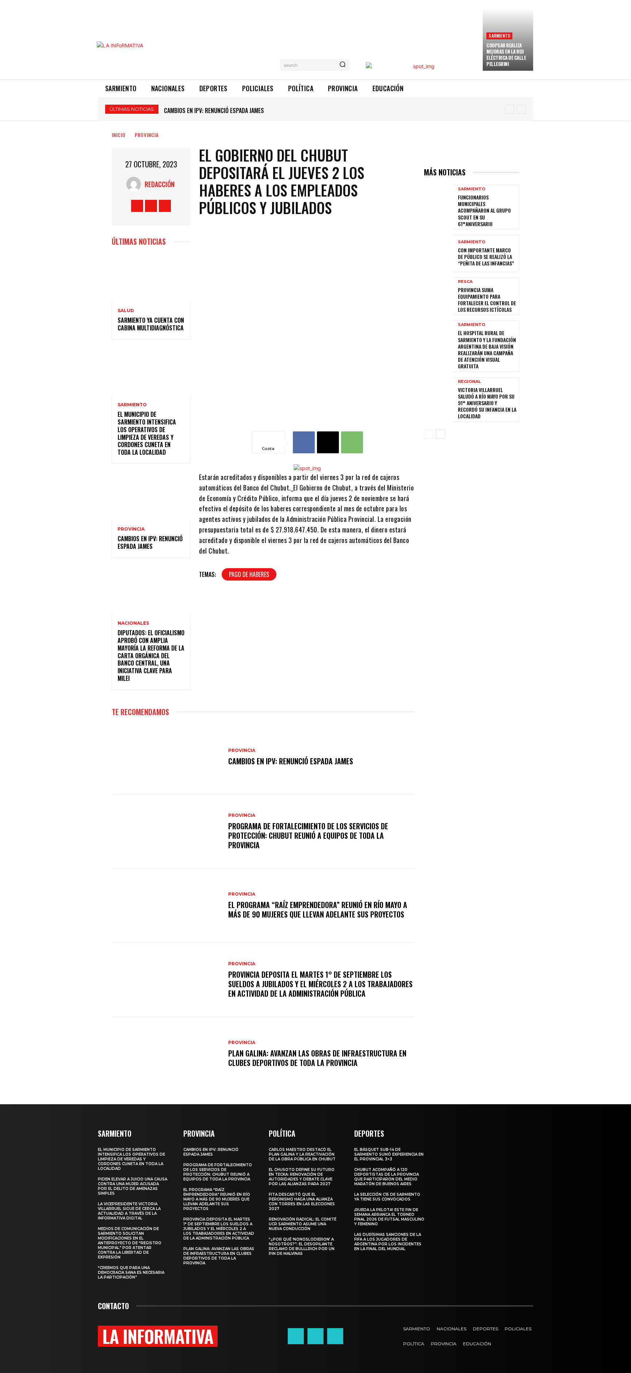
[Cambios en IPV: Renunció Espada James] (151, 496)
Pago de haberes (249, 574)
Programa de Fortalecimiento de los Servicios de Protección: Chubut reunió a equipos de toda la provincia (308, 835)
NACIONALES (133, 623)
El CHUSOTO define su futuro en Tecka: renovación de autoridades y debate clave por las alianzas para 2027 (301, 1176)
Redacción (160, 184)
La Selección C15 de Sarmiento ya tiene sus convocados (387, 1197)
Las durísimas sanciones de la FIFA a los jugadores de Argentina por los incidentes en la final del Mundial (387, 1241)
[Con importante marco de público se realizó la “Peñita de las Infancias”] (438, 253)
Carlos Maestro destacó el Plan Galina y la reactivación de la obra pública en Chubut (302, 1154)
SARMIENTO (499, 35)
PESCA (465, 282)
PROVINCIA (147, 135)
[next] (521, 109)
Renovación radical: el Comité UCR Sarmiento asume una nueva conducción (302, 1224)
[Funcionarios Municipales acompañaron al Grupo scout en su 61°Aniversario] (438, 203)
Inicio (119, 135)
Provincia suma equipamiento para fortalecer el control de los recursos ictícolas (487, 300)
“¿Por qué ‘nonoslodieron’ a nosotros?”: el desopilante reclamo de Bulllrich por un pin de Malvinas (301, 1246)
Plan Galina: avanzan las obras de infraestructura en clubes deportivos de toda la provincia (317, 1058)
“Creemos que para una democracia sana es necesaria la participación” (131, 1272)
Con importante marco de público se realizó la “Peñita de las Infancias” (486, 256)
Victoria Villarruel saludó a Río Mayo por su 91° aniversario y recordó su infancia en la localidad (487, 403)
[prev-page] (428, 434)
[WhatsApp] (352, 442)
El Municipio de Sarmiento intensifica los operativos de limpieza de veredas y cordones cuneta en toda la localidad (147, 433)
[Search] (342, 65)
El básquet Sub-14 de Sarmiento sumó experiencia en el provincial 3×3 (389, 1154)
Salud (126, 311)
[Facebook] (137, 206)
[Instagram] (151, 206)
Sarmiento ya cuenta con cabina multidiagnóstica (151, 324)
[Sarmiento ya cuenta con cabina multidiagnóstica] (151, 277)
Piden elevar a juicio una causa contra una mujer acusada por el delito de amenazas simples (132, 1186)
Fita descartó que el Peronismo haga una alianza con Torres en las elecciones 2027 (302, 1201)
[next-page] (440, 434)
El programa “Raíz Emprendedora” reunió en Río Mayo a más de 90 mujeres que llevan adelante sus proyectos (317, 909)
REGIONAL (469, 382)
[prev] (509, 109)
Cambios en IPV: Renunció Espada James (150, 542)
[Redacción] (135, 184)
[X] (165, 206)
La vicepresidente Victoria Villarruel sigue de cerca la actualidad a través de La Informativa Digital (129, 1211)
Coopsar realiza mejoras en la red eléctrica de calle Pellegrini (506, 54)
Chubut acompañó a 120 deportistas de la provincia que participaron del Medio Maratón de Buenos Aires (386, 1176)
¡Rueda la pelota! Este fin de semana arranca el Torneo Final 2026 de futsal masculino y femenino (389, 1216)
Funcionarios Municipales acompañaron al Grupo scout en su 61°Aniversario (484, 210)
